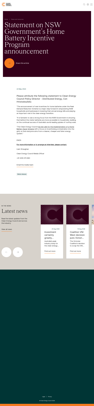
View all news (6, 229)
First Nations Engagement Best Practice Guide (23, 335)
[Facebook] (38, 301)
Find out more (49, 251)
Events (34, 322)
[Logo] (47, 291)
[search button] (84, 4)
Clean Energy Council (46, 400)
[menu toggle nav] (91, 4)
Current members (7, 326)
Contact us (5, 317)
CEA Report (21, 315)
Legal (43, 396)
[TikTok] (55, 301)
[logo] (6, 4)
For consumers (37, 326)
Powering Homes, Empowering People (23, 326)
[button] (18, 252)
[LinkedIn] (44, 301)
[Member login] (88, 4)
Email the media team (25, 165)
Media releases (21, 174)
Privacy (50, 396)
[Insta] (41, 301)
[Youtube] (51, 301)
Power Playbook (22, 319)
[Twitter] (47, 301)
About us (4, 322)
